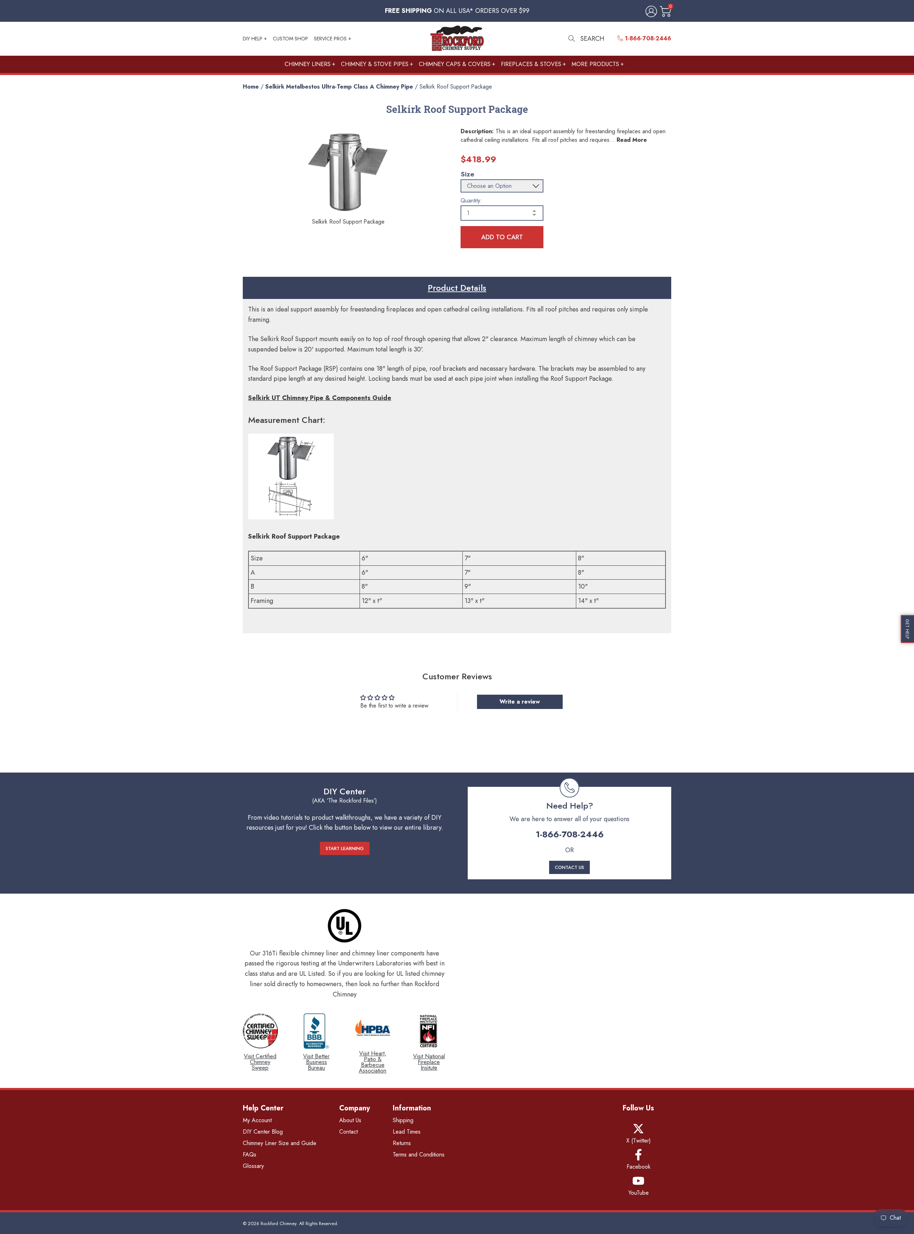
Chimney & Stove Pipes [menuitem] (374, 64)
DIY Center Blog (263, 1132)
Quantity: (471, 201)
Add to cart (502, 237)
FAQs (249, 1154)
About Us (350, 1120)
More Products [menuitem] (595, 64)
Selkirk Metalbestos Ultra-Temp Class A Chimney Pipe (339, 87)
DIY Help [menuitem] (252, 38)
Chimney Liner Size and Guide (279, 1143)
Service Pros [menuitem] (330, 38)
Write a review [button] (519, 702)
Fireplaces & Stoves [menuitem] (531, 64)
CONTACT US (569, 867)
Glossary (253, 1166)
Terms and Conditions (419, 1154)
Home (251, 87)
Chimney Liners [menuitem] (308, 64)
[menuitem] (644, 38)
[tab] (457, 288)
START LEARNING (345, 848)
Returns (402, 1143)
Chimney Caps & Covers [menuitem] (455, 64)
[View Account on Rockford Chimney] (650, 12)
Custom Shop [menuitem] (290, 38)
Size (467, 174)
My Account (257, 1120)
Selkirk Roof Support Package (456, 87)
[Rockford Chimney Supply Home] (457, 38)
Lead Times (407, 1132)
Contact (348, 1132)
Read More (632, 140)
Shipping (403, 1120)
